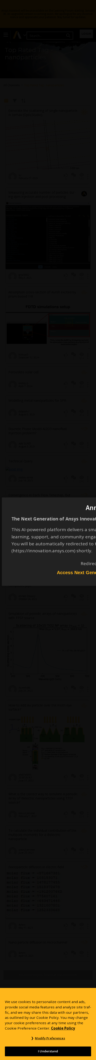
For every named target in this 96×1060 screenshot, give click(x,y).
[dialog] (48, 530)
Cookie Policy (63, 1028)
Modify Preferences (50, 1038)
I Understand (48, 1051)
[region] (48, 1024)
